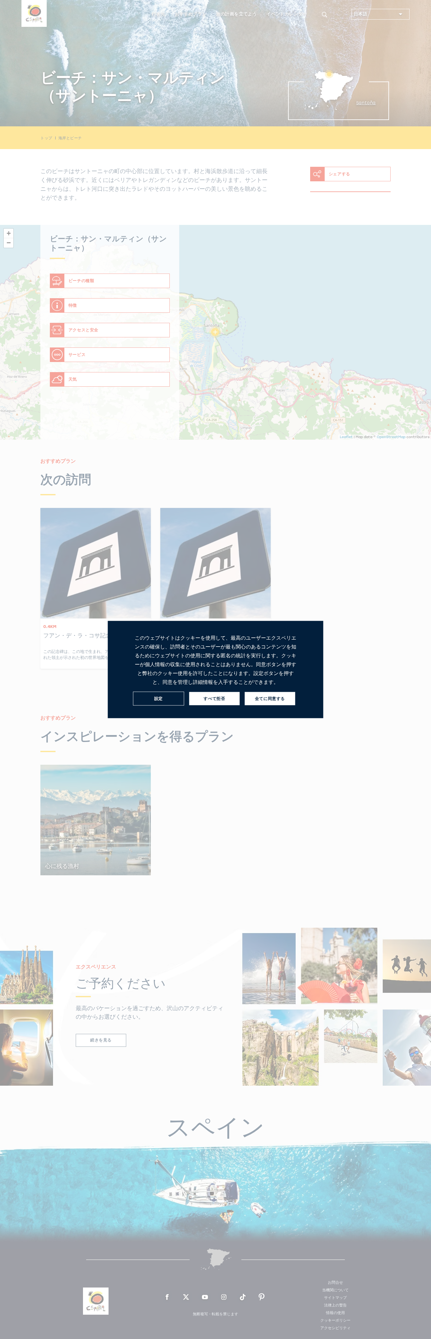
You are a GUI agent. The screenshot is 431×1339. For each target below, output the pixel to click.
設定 (158, 698)
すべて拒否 (214, 698)
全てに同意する (270, 698)
